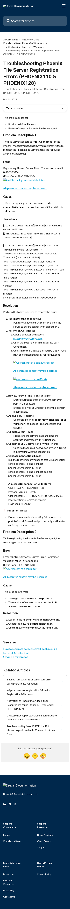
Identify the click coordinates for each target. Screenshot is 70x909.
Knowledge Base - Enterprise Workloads (23, 43)
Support (41, 847)
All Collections (10, 39)
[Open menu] (64, 6)
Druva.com (8, 874)
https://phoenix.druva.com (27, 338)
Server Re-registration (15, 656)
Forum (6, 835)
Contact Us (9, 896)
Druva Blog (8, 890)
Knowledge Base (30, 39)
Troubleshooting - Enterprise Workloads (23, 47)
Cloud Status (44, 841)
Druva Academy (45, 835)
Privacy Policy (44, 874)
